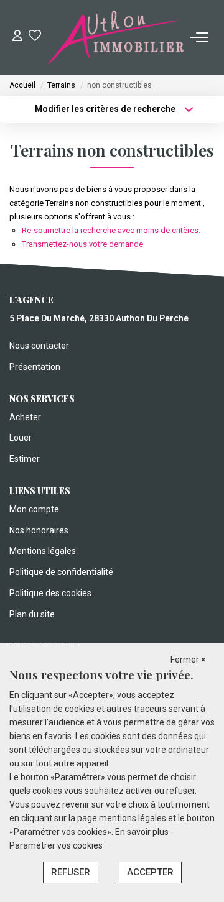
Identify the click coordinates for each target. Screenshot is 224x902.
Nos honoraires (38, 530)
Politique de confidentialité (61, 572)
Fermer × (187, 660)
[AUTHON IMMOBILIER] (115, 37)
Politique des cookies (50, 593)
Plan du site (32, 614)
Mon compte (34, 509)
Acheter (25, 417)
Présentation (34, 367)
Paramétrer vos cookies (56, 845)
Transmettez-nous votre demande (82, 244)
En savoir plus (142, 832)
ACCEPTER (150, 872)
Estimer (24, 459)
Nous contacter (39, 346)
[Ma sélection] (35, 37)
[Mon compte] (17, 37)
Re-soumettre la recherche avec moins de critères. (111, 230)
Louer (20, 438)
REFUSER (70, 872)
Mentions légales (42, 551)
